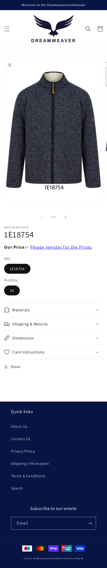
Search (17, 488)
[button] (7, 29)
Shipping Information (30, 463)
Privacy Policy (23, 451)
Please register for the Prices (61, 247)
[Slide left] (41, 217)
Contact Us (20, 438)
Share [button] (15, 366)
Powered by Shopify (71, 558)
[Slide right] (66, 217)
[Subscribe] (90, 523)
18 (12, 290)
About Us (19, 426)
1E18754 (17, 268)
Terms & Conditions (28, 475)
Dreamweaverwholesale (46, 558)
